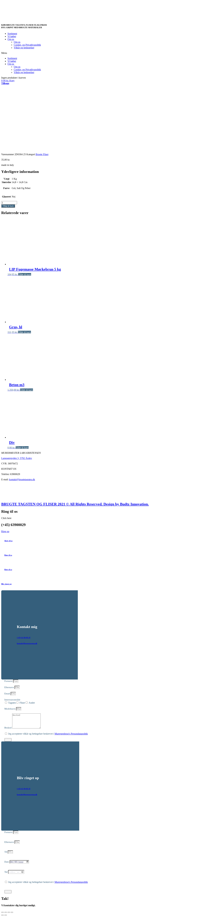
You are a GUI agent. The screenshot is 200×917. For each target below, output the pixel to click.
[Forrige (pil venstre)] (2, 915)
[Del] (5, 912)
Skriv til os (8, 541)
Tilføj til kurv (8, 206)
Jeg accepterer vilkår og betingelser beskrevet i (48, 733)
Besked (8, 727)
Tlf (6, 852)
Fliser (22, 702)
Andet (32, 702)
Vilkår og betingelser (24, 47)
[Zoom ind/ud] (12, 912)
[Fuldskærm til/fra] (9, 912)
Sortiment (12, 33)
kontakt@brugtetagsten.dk (22, 479)
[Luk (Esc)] (2, 912)
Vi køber (12, 36)
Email (7, 693)
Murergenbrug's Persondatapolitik (71, 733)
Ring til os (8, 555)
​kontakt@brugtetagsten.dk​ (27, 794)
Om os (11, 39)
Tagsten (12, 702)
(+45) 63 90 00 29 (23, 638)
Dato (7, 862)
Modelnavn (10, 709)
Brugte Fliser (42, 154)
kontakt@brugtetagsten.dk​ (27, 643)
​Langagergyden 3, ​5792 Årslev (16, 458)
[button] (100, 53)
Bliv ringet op (6, 584)
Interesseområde (12, 699)
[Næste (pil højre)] (5, 915)
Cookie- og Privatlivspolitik (27, 44)
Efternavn (9, 687)
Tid (6, 872)
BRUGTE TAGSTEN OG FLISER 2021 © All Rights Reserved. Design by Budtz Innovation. (75, 504)
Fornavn (8, 681)
